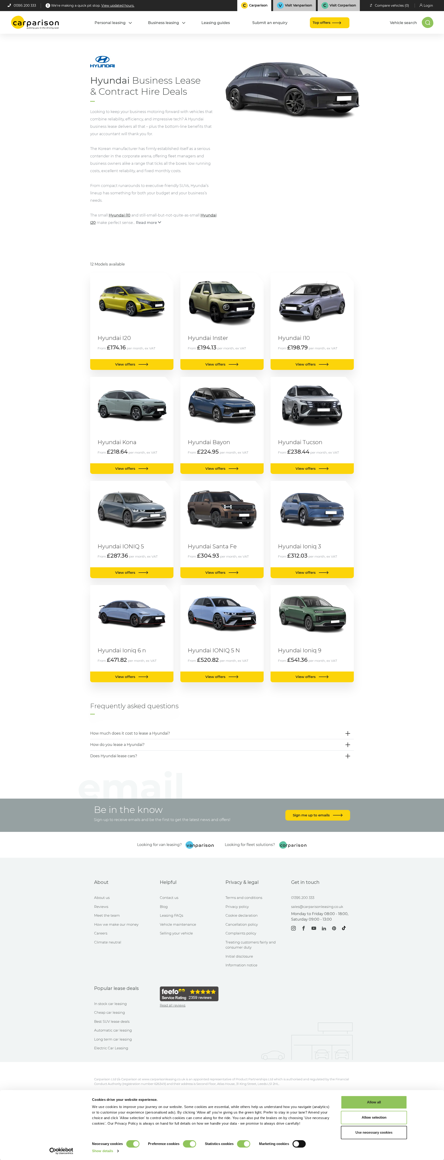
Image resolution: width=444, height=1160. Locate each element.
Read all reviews (172, 1005)
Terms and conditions (243, 897)
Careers (100, 933)
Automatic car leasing (113, 1030)
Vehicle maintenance (178, 924)
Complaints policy (240, 933)
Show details (102, 1151)
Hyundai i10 (119, 215)
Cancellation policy (241, 924)
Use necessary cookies (373, 1132)
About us (102, 897)
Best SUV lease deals (112, 1021)
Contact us (169, 897)
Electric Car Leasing (111, 1048)
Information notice (241, 965)
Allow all (374, 1102)
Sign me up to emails (312, 815)
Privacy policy (237, 906)
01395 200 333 (25, 5)
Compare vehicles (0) (392, 5)
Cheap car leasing (109, 1012)
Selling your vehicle (176, 933)
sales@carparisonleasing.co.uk (317, 906)
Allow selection (374, 1117)
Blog (164, 906)
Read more (146, 222)
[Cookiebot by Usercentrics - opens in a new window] (61, 1151)
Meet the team (107, 915)
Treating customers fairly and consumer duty (250, 945)
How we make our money (116, 924)
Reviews (101, 906)
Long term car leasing (113, 1039)
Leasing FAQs (171, 915)
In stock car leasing (110, 1003)
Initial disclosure (239, 956)
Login (428, 5)
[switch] (189, 1144)
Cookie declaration (241, 915)
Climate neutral (107, 942)
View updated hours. (117, 5)
